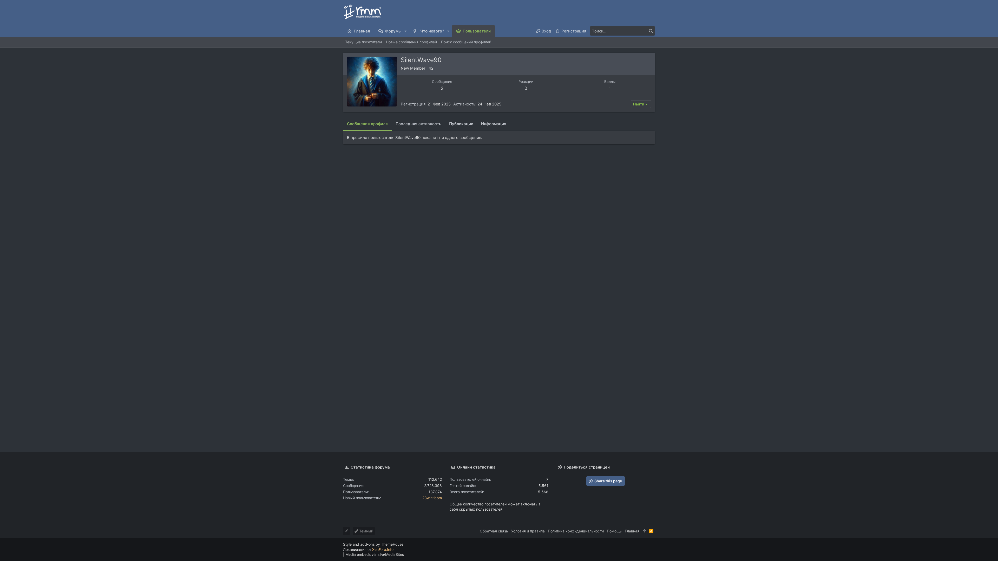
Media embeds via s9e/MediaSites (374, 554)
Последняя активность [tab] (418, 123)
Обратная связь (494, 531)
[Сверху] (644, 531)
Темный (365, 531)
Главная (632, 531)
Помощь (614, 531)
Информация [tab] (493, 123)
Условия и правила (528, 531)
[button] (406, 31)
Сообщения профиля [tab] (367, 123)
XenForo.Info (382, 549)
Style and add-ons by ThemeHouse (373, 544)
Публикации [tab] (461, 123)
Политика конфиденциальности (576, 531)
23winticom (432, 498)
